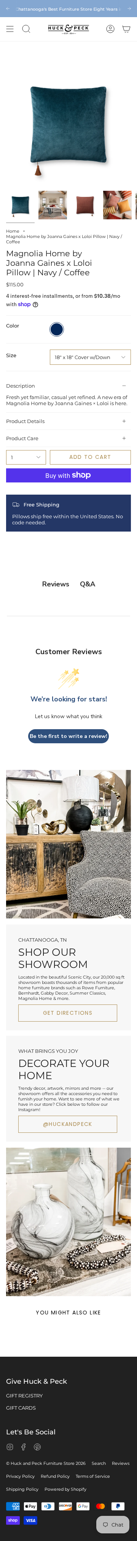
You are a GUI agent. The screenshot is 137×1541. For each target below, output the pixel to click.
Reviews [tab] (55, 584)
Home (12, 231)
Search (99, 1463)
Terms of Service (93, 1476)
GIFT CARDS (21, 1408)
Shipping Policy (22, 1489)
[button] (26, 29)
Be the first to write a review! (68, 736)
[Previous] (8, 8)
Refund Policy (55, 1476)
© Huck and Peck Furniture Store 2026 (46, 1463)
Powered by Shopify (65, 1489)
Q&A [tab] (87, 584)
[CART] (126, 29)
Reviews (120, 1463)
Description (20, 386)
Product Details (25, 421)
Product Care (22, 438)
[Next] (129, 8)
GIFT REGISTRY (24, 1395)
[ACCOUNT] (110, 29)
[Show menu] (10, 29)
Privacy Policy (20, 1476)
